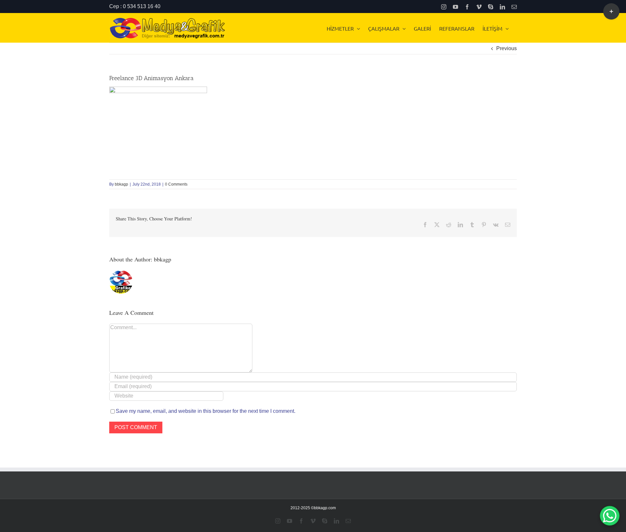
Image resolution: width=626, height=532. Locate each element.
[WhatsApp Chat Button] (609, 515)
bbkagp (121, 184)
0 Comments (176, 184)
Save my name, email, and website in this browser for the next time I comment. (205, 411)
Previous (506, 48)
